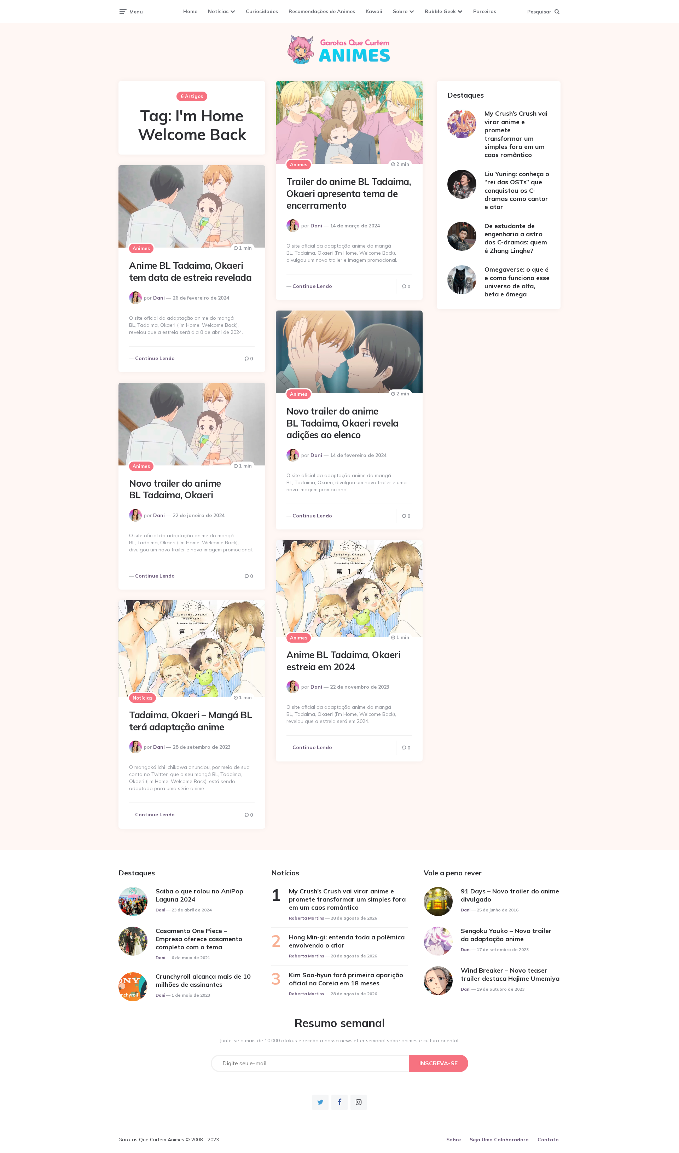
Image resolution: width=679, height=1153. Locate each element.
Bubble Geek (440, 11)
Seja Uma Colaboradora (499, 1139)
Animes (298, 164)
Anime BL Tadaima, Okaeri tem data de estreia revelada (190, 271)
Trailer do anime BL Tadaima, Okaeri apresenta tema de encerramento (348, 194)
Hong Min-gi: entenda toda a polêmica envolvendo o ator (347, 941)
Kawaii (374, 11)
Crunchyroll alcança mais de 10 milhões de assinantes (203, 980)
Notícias (218, 11)
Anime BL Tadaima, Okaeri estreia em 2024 (343, 661)
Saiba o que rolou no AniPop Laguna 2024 (199, 895)
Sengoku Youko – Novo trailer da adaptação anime (506, 935)
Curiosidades (262, 11)
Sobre (400, 11)
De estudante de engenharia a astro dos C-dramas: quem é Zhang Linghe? (515, 238)
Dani (316, 225)
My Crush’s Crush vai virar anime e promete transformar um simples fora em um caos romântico (515, 134)
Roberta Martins (306, 918)
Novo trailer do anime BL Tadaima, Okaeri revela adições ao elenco (342, 423)
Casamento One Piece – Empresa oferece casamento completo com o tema (199, 939)
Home (190, 11)
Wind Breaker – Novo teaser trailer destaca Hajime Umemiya (510, 974)
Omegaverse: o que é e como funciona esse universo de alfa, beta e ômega (517, 281)
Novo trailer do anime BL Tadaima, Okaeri (175, 489)
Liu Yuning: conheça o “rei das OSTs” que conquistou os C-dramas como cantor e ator (516, 190)
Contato (548, 1139)
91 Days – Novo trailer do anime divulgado (510, 895)
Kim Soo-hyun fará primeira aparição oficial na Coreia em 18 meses (346, 979)
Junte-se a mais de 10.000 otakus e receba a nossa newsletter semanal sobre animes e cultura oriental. (339, 1040)
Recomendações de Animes (322, 11)
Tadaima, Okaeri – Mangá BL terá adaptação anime (190, 721)
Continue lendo (312, 286)
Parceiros (484, 11)
